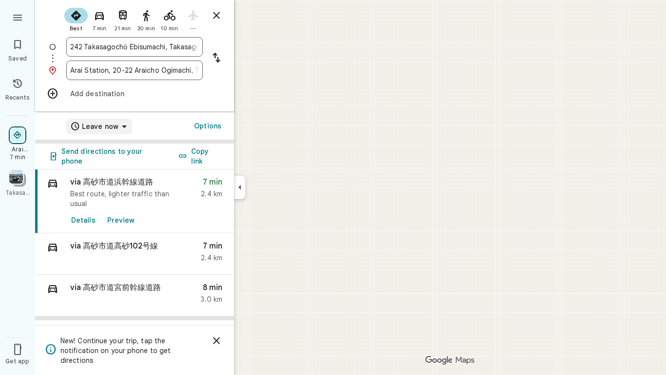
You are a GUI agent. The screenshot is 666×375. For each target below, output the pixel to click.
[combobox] (134, 47)
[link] (134, 201)
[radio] (76, 18)
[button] (134, 254)
